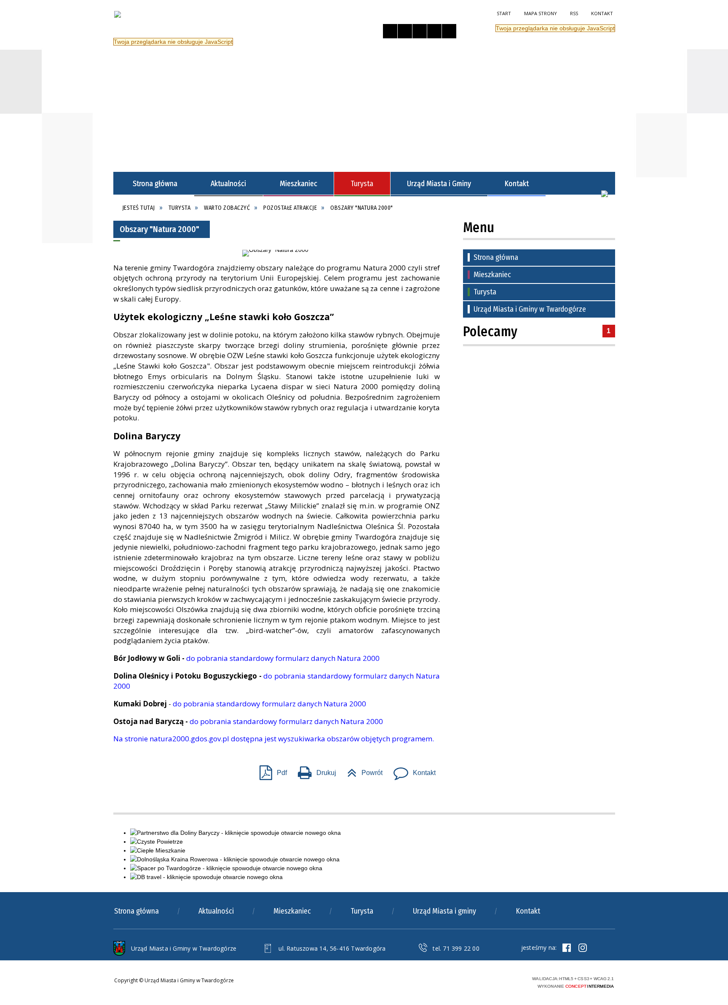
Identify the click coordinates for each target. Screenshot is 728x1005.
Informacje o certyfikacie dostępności (384, 982)
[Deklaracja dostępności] (419, 31)
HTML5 (469, 981)
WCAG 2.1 (508, 980)
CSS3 (482, 981)
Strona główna (496, 257)
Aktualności (216, 911)
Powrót (361, 770)
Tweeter (582, 948)
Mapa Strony (540, 13)
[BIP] (604, 193)
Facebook (566, 948)
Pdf (270, 770)
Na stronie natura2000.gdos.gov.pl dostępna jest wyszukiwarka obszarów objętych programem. (273, 738)
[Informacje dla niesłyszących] (434, 31)
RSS (574, 13)
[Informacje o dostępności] (405, 31)
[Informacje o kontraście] (449, 31)
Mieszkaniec (492, 274)
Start (504, 13)
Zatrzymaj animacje (390, 31)
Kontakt (602, 13)
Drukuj (313, 770)
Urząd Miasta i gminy (444, 911)
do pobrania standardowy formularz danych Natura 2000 (283, 658)
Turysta (485, 292)
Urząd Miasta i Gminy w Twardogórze (530, 309)
